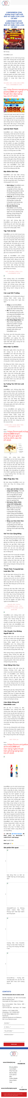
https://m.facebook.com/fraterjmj (11, 1017)
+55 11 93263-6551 (14, 1012)
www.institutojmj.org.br (9, 1088)
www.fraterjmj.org (9, 1062)
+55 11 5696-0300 (13, 1010)
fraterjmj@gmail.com (13, 1014)
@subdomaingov (17, 833)
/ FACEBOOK (21, 1062)
